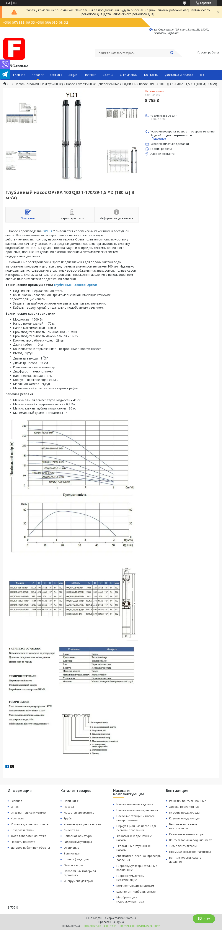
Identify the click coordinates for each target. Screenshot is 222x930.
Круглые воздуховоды (184, 818)
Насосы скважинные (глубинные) (39, 84)
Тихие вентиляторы (183, 846)
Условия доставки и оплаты (30, 824)
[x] (12, 767)
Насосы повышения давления (137, 810)
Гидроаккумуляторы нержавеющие (130, 878)
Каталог (38, 74)
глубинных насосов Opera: (75, 285)
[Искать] (171, 53)
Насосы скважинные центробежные (92, 84)
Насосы (69, 807)
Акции (73, 74)
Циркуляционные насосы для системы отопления (136, 828)
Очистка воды (73, 865)
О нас (14, 807)
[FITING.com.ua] (14, 49)
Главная (19, 74)
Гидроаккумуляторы (78, 842)
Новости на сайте (23, 842)
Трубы (68, 818)
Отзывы (56, 74)
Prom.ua (131, 918)
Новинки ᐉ (71, 801)
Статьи (108, 74)
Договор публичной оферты (30, 847)
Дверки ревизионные (184, 807)
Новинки (90, 74)
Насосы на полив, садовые (134, 804)
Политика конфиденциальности (139, 926)
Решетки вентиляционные (187, 801)
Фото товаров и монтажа (28, 836)
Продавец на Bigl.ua (111, 922)
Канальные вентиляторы (186, 834)
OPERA (47, 231)
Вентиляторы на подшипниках (190, 840)
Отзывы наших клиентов (28, 812)
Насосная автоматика (79, 812)
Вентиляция (72, 853)
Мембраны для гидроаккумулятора (130, 899)
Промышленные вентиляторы (190, 852)
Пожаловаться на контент (99, 926)
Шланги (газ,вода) (76, 859)
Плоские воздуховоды (184, 812)
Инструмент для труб (78, 881)
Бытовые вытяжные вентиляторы (183, 826)
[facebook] (7, 767)
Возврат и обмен (22, 830)
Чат (207, 918)
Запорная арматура (78, 836)
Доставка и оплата (179, 74)
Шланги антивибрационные (136, 891)
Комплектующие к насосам (82, 824)
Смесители (71, 830)
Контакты (151, 74)
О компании (128, 74)
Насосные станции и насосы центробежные (135, 818)
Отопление (71, 847)
